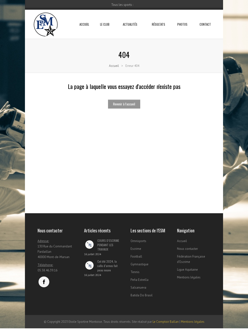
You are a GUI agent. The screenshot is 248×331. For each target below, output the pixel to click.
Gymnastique (139, 264)
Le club (104, 24)
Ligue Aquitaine (187, 270)
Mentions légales (189, 277)
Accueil (84, 24)
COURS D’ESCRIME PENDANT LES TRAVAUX (108, 244)
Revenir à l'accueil (124, 104)
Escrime (136, 249)
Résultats (158, 24)
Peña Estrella (139, 280)
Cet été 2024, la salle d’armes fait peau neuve (107, 265)
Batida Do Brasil (142, 295)
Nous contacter (187, 249)
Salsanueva (138, 287)
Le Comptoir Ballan (166, 322)
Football (136, 256)
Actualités (130, 24)
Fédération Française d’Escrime (191, 259)
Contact (205, 24)
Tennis (135, 272)
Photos (182, 24)
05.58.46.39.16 (47, 270)
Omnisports (138, 241)
